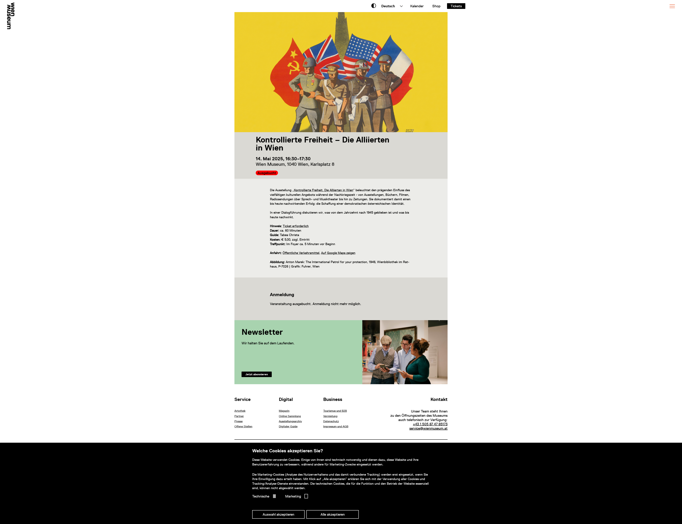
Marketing (293, 496)
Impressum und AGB (335, 426)
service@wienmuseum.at (428, 428)
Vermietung (330, 416)
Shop (436, 6)
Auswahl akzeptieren (278, 514)
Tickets (456, 6)
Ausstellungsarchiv (290, 421)
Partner (239, 416)
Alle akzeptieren (333, 514)
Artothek (239, 410)
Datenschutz (331, 421)
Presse (238, 421)
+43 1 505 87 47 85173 (430, 424)
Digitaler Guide (288, 426)
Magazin (284, 410)
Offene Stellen (243, 426)
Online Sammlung (290, 416)
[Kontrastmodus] (373, 6)
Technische (260, 496)
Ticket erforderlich (296, 226)
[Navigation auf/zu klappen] (672, 6)
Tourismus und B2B (335, 410)
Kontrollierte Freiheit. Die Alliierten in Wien (323, 190)
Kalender (417, 6)
